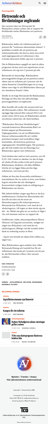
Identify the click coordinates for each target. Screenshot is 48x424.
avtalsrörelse (16, 282)
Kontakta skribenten (9, 266)
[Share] (44, 37)
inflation (27, 282)
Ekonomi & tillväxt (10, 284)
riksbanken (37, 282)
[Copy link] (40, 37)
